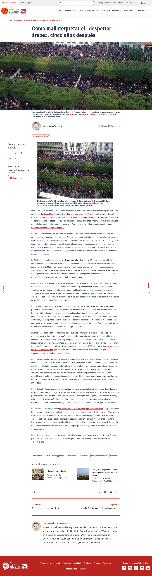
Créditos (87, 563)
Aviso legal (55, 563)
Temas (58, 10)
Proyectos (106, 10)
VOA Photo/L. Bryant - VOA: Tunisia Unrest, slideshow (88, 114)
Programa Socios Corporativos (111, 3)
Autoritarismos (37, 456)
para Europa (110, 435)
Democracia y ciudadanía (41, 136)
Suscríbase (131, 3)
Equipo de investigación (88, 10)
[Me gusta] (34, 492)
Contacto (44, 563)
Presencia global (26, 3)
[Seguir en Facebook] (124, 568)
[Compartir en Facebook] (10, 153)
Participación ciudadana (99, 456)
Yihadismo (113, 456)
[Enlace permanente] (15, 159)
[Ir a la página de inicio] (16, 9)
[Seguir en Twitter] (130, 568)
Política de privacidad (72, 563)
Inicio (10, 20)
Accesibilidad (71, 569)
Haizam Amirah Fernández (52, 126)
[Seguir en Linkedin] (142, 568)
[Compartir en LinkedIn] (21, 153)
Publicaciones (70, 10)
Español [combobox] (144, 3)
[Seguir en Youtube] (147, 568)
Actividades (116, 10)
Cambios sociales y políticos (54, 456)
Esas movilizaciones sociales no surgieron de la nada (67, 293)
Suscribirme (17, 178)
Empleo (83, 569)
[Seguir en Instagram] (136, 568)
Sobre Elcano (142, 10)
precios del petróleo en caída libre (82, 313)
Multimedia (128, 10)
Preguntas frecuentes (103, 563)
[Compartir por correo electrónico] (10, 159)
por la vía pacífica (45, 214)
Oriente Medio (83, 456)
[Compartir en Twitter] (15, 153)
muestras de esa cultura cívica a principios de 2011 (81, 409)
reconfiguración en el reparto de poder (47, 227)
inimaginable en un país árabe (80, 214)
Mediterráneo (71, 456)
